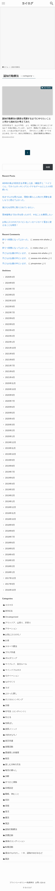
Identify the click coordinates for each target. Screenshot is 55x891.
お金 (7, 640)
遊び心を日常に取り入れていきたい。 (19, 207)
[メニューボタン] (3, 3)
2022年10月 (10, 300)
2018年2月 (10, 566)
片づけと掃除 (11, 782)
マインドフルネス (13, 670)
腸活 (7, 817)
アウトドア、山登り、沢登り (18, 622)
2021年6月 (10, 371)
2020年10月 (10, 389)
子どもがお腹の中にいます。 (15, 253)
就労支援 (9, 741)
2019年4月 (10, 484)
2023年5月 (10, 295)
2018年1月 (10, 572)
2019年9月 (10, 460)
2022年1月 (10, 342)
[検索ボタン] (51, 3)
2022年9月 (10, 306)
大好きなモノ (11, 735)
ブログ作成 (10, 652)
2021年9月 (10, 354)
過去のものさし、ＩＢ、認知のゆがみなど (24, 853)
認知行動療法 (11, 829)
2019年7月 (10, 472)
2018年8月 (10, 531)
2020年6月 (10, 407)
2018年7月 (10, 537)
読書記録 (9, 835)
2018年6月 (10, 542)
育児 (7, 811)
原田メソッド (11, 729)
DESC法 (9, 611)
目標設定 (9, 788)
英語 (7, 823)
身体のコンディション (15, 841)
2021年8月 (10, 359)
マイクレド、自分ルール (16, 664)
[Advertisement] (27, 37)
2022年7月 (10, 312)
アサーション (11, 628)
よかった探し (11, 693)
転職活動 (9, 847)
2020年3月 (10, 424)
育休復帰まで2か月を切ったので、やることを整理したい (27, 214)
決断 (7, 776)
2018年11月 (10, 513)
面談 (7, 859)
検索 (48, 167)
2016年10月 (10, 590)
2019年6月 (10, 478)
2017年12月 (10, 578)
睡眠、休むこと (12, 794)
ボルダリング (11, 658)
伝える (8, 717)
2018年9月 (10, 525)
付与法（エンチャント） (16, 711)
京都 (7, 705)
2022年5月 (10, 324)
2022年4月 (10, 330)
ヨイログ (27, 3)
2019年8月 (10, 466)
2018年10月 (10, 519)
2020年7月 (10, 401)
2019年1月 (10, 501)
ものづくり (10, 682)
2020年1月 (10, 436)
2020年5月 (10, 413)
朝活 (7, 758)
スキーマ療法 (11, 646)
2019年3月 (10, 489)
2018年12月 (10, 507)
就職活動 (9, 747)
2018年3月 (10, 560)
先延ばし (9, 723)
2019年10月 (10, 454)
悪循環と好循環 (12, 752)
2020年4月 (10, 419)
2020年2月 (10, 430)
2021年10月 (10, 348)
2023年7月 (10, 289)
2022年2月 (10, 336)
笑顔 (7, 800)
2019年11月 (10, 448)
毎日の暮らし (11, 770)
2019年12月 (10, 442)
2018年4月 (10, 554)
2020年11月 (10, 383)
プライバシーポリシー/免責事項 (22, 882)
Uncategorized (11, 617)
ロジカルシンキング (14, 699)
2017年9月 (10, 584)
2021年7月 (10, 365)
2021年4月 (10, 377)
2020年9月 (10, 395)
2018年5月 (10, 548)
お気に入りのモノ (13, 634)
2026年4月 (10, 277)
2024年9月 (10, 283)
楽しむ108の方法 (12, 764)
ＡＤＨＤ (9, 605)
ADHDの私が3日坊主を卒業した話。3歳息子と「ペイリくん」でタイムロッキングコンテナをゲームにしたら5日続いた (27, 186)
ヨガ (7, 687)
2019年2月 (10, 495)
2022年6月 (10, 318)
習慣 (7, 806)
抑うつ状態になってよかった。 (16, 239)
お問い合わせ (40, 882)
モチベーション (12, 676)
